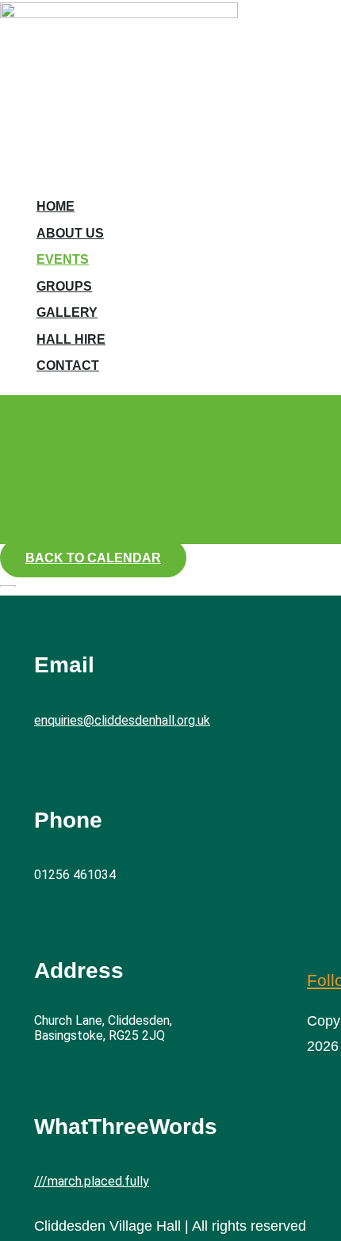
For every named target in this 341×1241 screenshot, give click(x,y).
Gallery (67, 312)
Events (62, 259)
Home (55, 206)
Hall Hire (70, 339)
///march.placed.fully (91, 1181)
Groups (64, 286)
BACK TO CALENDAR (93, 558)
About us (70, 233)
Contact (67, 365)
